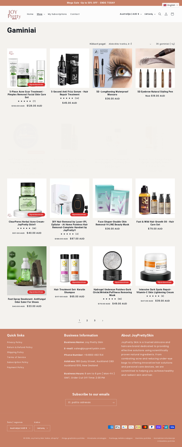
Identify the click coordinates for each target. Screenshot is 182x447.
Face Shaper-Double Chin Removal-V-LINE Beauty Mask (112, 223)
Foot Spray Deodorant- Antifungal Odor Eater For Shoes (27, 300)
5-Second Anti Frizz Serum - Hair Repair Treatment (69, 93)
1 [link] (79, 320)
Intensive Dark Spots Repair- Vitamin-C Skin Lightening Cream (155, 291)
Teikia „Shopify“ (52, 438)
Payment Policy (15, 367)
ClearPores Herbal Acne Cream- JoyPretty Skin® (27, 223)
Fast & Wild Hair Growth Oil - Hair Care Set (155, 223)
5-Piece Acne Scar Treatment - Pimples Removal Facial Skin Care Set (27, 94)
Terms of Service (16, 357)
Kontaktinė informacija (164, 438)
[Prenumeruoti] (113, 402)
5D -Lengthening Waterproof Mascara (112, 93)
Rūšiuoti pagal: (98, 43)
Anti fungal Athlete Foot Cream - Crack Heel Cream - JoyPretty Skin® (27, 162)
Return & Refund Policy (19, 347)
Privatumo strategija (96, 438)
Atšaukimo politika (166, 441)
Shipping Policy (15, 352)
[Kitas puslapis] (102, 321)
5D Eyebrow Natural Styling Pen (155, 91)
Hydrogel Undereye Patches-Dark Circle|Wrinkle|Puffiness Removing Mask (112, 292)
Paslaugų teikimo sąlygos (121, 438)
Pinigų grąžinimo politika (73, 438)
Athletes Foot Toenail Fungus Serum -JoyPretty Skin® (155, 161)
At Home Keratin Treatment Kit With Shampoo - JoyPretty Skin (112, 161)
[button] (40, 14)
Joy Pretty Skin (37, 438)
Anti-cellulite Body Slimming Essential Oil (70, 161)
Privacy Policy (14, 342)
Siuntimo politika (143, 438)
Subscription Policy (17, 362)
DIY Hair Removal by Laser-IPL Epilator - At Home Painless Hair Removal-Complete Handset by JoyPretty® (69, 226)
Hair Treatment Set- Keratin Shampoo (69, 291)
